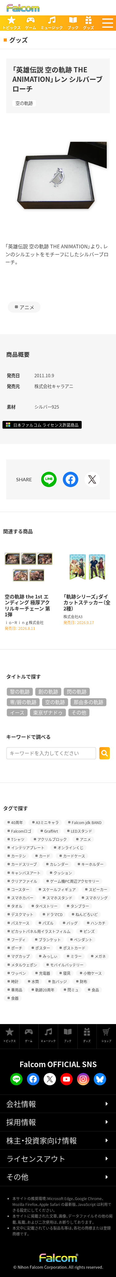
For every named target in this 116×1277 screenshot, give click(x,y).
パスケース (20, 923)
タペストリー (46, 906)
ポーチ (16, 948)
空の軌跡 (24, 103)
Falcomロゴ (21, 831)
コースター (20, 889)
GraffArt (51, 831)
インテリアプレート (28, 847)
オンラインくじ (71, 847)
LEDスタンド (81, 831)
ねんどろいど (86, 914)
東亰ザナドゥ (48, 712)
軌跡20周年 (44, 989)
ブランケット (50, 939)
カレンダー (59, 864)
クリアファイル (24, 881)
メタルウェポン (24, 964)
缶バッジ (59, 981)
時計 (15, 981)
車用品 (16, 989)
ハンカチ (98, 923)
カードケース (74, 856)
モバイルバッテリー (67, 964)
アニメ (26, 307)
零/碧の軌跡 (23, 702)
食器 (15, 998)
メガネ (100, 956)
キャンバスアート (26, 872)
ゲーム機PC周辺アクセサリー (74, 881)
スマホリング (96, 897)
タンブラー (80, 906)
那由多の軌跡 (88, 702)
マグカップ (20, 956)
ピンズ (89, 931)
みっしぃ (50, 956)
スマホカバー (22, 897)
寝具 (67, 973)
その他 (78, 712)
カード (44, 856)
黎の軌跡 (20, 691)
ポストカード (74, 948)
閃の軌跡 (77, 691)
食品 (95, 989)
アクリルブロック (52, 839)
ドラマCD (54, 914)
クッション (63, 872)
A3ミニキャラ (47, 822)
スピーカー (98, 889)
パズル (48, 923)
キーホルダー (92, 864)
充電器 (44, 973)
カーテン (18, 856)
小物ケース (93, 973)
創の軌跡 (48, 691)
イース (17, 712)
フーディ (18, 939)
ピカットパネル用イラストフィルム (41, 931)
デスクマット (22, 914)
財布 (83, 981)
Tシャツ (17, 839)
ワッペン (18, 973)
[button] (107, 23)
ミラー (76, 956)
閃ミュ (73, 989)
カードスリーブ (24, 864)
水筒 (35, 981)
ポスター (42, 948)
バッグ (72, 923)
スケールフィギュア (59, 889)
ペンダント (83, 939)
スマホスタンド (59, 897)
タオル (16, 906)
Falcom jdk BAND (86, 822)
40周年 (17, 822)
